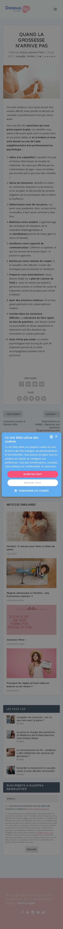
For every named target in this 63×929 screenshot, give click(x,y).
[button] (31, 491)
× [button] (56, 436)
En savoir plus (48, 466)
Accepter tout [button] (32, 474)
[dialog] (31, 464)
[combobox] (51, 436)
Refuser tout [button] (32, 482)
